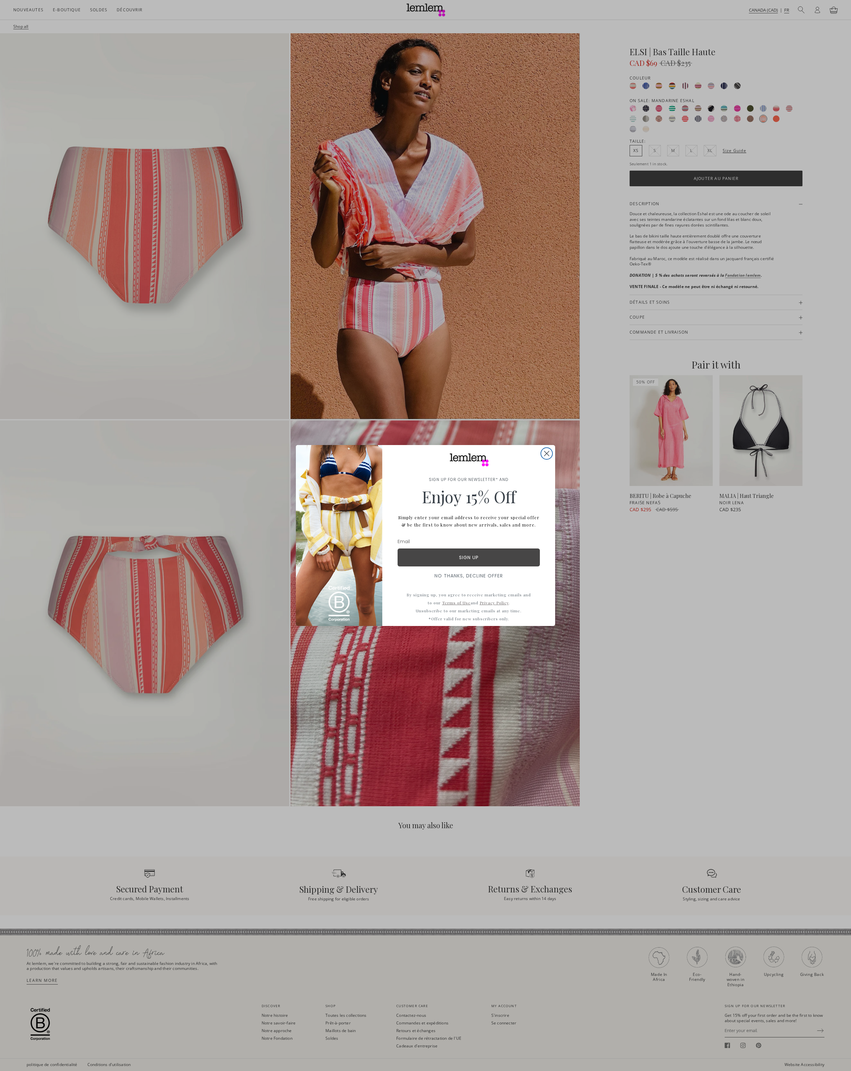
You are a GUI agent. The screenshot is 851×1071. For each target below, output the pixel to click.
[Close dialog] (546, 453)
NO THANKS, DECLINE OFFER (468, 575)
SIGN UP (469, 557)
